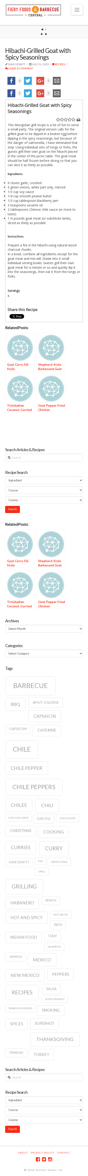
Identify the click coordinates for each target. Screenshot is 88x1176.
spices (16, 1023)
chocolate (67, 818)
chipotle (44, 819)
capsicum (18, 729)
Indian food (23, 937)
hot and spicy (26, 917)
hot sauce (60, 914)
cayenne (46, 730)
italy (52, 936)
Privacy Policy (43, 1152)
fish (40, 861)
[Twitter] (44, 1159)
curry (54, 848)
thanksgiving (55, 1039)
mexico (42, 959)
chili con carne (18, 817)
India (58, 924)
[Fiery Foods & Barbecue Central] (33, 10)
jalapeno (54, 946)
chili (47, 805)
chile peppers (33, 787)
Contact (63, 1152)
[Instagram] (50, 1159)
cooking (53, 831)
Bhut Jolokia (46, 702)
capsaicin (44, 716)
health (50, 900)
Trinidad (16, 1052)
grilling (24, 886)
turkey (41, 1054)
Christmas (20, 830)
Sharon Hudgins (20, 1008)
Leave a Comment (20, 68)
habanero (22, 902)
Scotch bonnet (55, 999)
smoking (51, 1010)
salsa (51, 989)
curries (20, 847)
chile (22, 749)
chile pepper (26, 768)
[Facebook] (38, 1159)
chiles (19, 805)
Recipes (59, 64)
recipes (22, 992)
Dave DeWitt (19, 862)
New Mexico (25, 975)
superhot (44, 1023)
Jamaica (15, 956)
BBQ (15, 704)
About (23, 1152)
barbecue (30, 685)
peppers (60, 974)
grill (41, 871)
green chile (59, 861)
